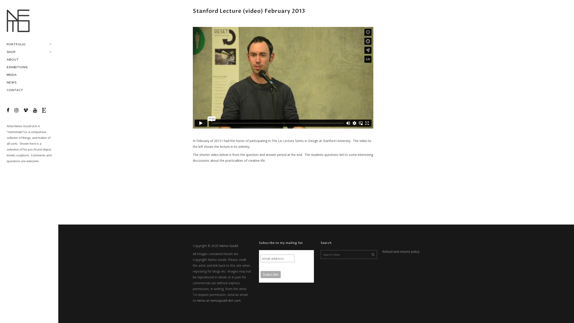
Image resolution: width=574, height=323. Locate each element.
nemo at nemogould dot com (219, 300)
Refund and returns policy (401, 251)
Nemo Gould (22, 126)
